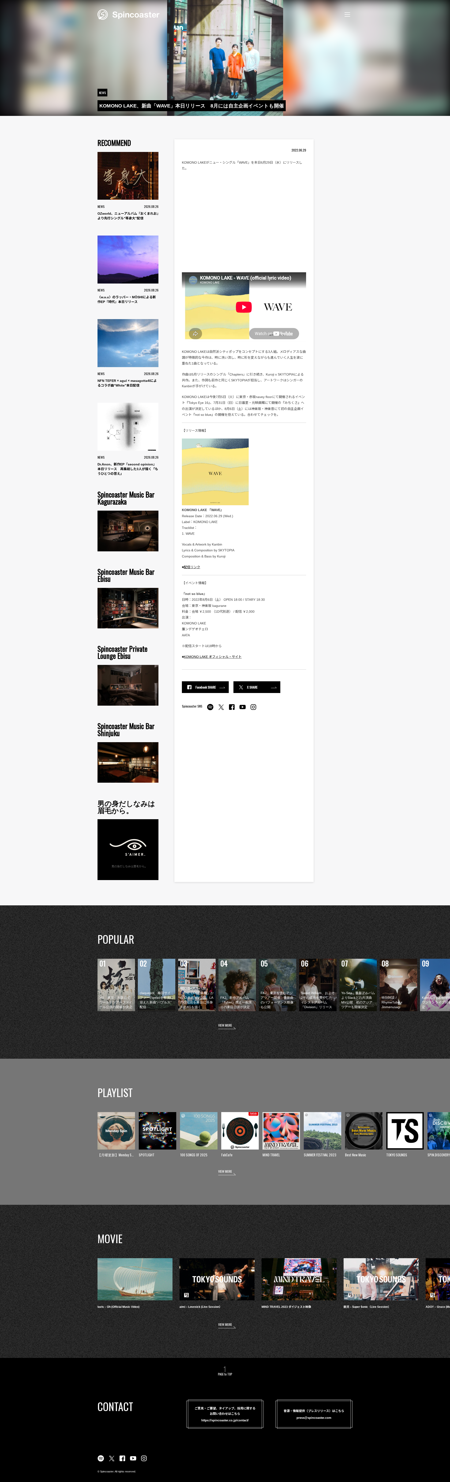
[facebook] (232, 710)
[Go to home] (128, 14)
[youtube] (242, 710)
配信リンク (192, 567)
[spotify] (210, 710)
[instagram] (253, 710)
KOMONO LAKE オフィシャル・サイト (213, 657)
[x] (221, 710)
